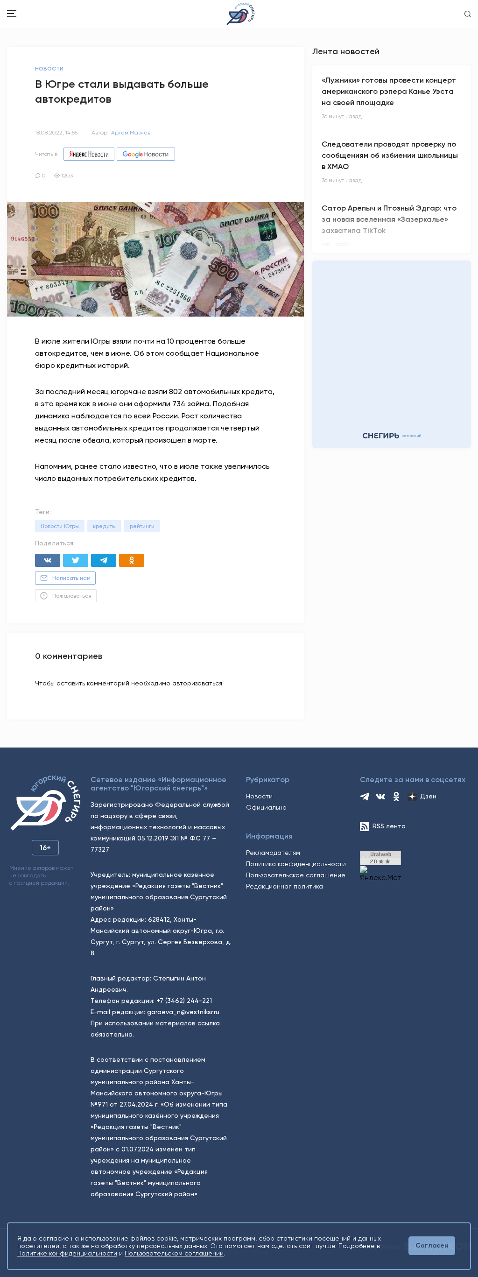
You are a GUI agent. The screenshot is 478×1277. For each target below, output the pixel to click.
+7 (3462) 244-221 (184, 1000)
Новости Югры (60, 526)
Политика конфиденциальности (296, 864)
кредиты (104, 526)
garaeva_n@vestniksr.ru (183, 1012)
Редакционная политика (284, 886)
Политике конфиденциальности (67, 1253)
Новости (259, 796)
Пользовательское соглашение (295, 875)
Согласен (431, 1245)
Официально (266, 807)
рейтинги (142, 526)
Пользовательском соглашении (174, 1253)
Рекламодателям (273, 852)
